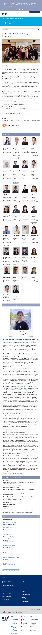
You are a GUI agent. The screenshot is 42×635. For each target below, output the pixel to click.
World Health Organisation (6, 596)
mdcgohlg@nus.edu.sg (7, 527)
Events (23, 582)
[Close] (39, 1)
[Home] (5, 618)
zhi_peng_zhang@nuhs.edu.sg (9, 545)
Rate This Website (25, 600)
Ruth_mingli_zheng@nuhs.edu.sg (9, 522)
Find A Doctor (4, 582)
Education (7, 18)
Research (3, 584)
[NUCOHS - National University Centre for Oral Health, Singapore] (15, 627)
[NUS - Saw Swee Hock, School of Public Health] (15, 633)
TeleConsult (24, 579)
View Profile (15, 158)
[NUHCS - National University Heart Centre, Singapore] (34, 623)
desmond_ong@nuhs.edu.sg (8, 538)
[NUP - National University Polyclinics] (34, 620)
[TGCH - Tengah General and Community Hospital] (15, 620)
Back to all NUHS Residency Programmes (11, 570)
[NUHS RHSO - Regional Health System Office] (15, 630)
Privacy (23, 595)
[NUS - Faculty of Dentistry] (34, 630)
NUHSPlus (23, 585)
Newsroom (23, 584)
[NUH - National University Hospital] (15, 617)
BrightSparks (4, 602)
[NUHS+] (39, 12)
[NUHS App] (29, 12)
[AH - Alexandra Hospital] (34, 617)
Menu (36, 14)
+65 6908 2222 (34, 606)
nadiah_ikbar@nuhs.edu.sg (8, 553)
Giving (3, 586)
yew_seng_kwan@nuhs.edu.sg (9, 541)
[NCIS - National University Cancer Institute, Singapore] (25, 623)
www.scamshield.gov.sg (7, 6)
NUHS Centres (24, 586)
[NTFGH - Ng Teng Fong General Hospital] (25, 617)
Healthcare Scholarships (6, 600)
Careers (23, 581)
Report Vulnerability (25, 601)
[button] (38, 19)
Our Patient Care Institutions (7, 581)
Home (3, 18)
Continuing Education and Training (8, 585)
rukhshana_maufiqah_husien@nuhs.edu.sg (11, 557)
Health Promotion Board (6, 593)
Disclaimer (23, 597)
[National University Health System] (5, 14)
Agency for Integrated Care (7, 597)
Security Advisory (25, 598)
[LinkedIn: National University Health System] (33, 12)
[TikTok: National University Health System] (37, 12)
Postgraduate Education (14, 18)
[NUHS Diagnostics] (25, 627)
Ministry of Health (5, 592)
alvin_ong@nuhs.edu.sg (7, 534)
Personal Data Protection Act (27, 594)
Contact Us (24, 590)
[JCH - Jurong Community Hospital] (25, 620)
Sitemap (23, 591)
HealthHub (4, 595)
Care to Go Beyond (5, 599)
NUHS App (4, 579)
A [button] (32, 19)
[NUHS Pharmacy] (34, 627)
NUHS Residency (22, 18)
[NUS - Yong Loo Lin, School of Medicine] (25, 630)
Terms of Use (24, 592)
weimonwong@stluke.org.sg (8, 548)
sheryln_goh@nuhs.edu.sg (8, 561)
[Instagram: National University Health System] (35, 12)
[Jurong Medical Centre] (15, 623)
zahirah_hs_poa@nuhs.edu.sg (9, 564)
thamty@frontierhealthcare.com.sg (10, 530)
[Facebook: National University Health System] (31, 12)
